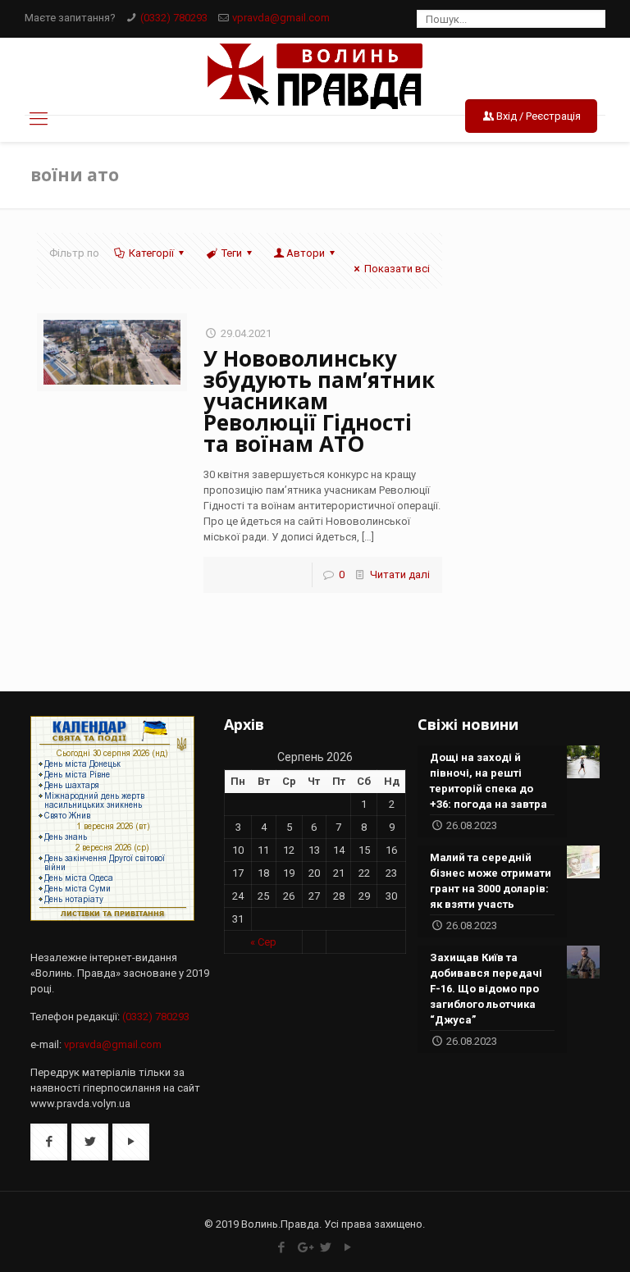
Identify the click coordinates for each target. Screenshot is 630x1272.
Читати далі (400, 574)
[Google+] (304, 1247)
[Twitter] (326, 1247)
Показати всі (397, 268)
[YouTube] (348, 1247)
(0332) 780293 (174, 17)
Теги (231, 253)
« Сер (263, 942)
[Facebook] (281, 1247)
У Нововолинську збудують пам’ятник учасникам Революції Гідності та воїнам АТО (319, 401)
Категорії (151, 253)
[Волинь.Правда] (315, 76)
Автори (305, 253)
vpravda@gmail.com (281, 17)
